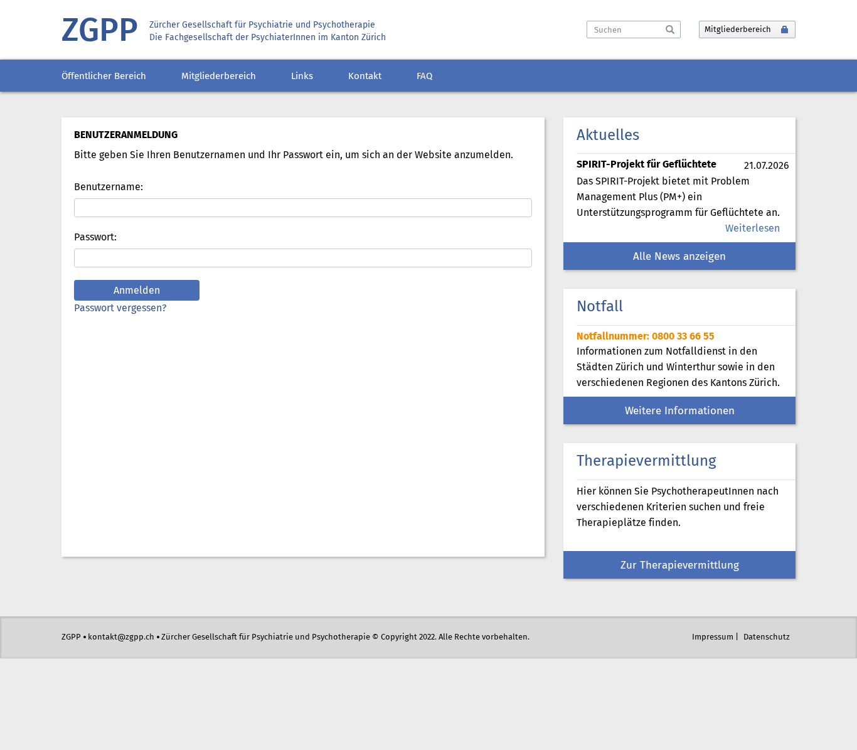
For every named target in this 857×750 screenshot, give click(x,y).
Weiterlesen (752, 229)
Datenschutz (766, 637)
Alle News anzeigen (679, 257)
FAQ (424, 76)
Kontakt (364, 76)
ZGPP (99, 31)
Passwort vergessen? (120, 308)
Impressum (712, 637)
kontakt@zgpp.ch (121, 637)
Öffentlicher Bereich (103, 76)
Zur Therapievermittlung (679, 565)
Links (302, 76)
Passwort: (95, 237)
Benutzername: (108, 187)
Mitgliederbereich (218, 76)
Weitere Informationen (680, 411)
